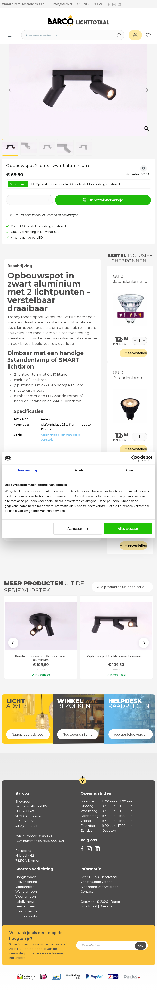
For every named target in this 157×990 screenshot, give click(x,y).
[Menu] (9, 35)
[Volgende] (147, 89)
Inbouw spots (26, 916)
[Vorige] (9, 89)
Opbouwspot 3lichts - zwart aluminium (116, 656)
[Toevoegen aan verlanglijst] (143, 168)
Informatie (91, 869)
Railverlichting (26, 882)
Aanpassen (75, 528)
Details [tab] (79, 470)
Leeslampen (25, 906)
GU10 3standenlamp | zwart (128, 375)
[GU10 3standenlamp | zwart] (130, 406)
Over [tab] (129, 470)
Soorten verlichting (34, 869)
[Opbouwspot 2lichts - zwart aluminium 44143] (78, 90)
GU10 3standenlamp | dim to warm (128, 279)
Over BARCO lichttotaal (99, 877)
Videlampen (24, 887)
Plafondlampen (27, 911)
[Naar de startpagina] (78, 20)
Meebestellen (135, 353)
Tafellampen (25, 901)
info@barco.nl (62, 4)
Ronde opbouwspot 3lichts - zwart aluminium (41, 658)
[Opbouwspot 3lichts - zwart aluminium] (116, 626)
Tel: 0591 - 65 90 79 (88, 4)
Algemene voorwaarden (100, 887)
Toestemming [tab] (27, 470)
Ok (140, 946)
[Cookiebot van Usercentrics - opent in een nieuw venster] (134, 458)
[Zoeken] (118, 35)
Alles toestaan (128, 528)
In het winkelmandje (106, 200)
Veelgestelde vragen (96, 882)
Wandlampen (26, 892)
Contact (87, 892)
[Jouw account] (135, 35)
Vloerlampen (25, 896)
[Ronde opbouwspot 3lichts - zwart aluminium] (41, 626)
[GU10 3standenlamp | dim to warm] (130, 309)
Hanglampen (25, 877)
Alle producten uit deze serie (121, 587)
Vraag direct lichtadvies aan (23, 4)
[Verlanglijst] (148, 35)
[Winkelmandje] (153, 35)
